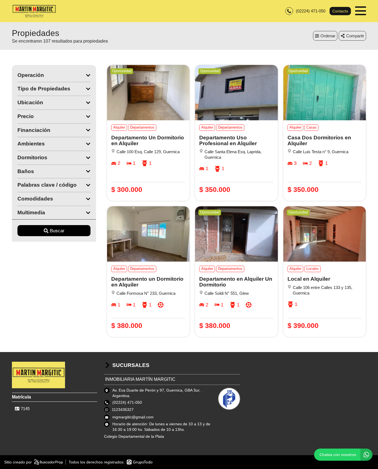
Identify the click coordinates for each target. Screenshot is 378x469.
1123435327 (123, 409)
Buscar (57, 230)
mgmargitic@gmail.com (133, 417)
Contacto (340, 11)
